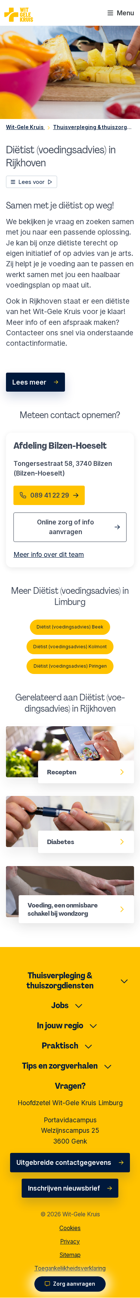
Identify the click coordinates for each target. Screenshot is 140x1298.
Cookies (70, 1228)
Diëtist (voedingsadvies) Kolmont (70, 646)
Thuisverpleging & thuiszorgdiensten (60, 980)
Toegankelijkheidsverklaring (70, 1268)
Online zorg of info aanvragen (65, 527)
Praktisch (60, 1045)
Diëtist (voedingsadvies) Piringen (70, 666)
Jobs (60, 1005)
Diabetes (20, 801)
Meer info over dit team (48, 554)
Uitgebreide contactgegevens (63, 1162)
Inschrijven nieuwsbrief (64, 1188)
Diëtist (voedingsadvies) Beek (70, 627)
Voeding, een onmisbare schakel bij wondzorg (61, 876)
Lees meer (29, 382)
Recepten (21, 731)
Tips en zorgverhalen (60, 1065)
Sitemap (70, 1254)
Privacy (70, 1241)
